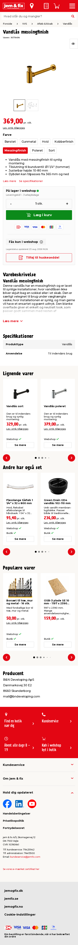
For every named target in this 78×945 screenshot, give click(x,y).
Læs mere (9, 181)
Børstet (10, 141)
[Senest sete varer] (73, 43)
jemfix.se (11, 898)
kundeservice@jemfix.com (25, 856)
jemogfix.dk (13, 890)
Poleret (37, 150)
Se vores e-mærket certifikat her (21, 869)
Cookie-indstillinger (20, 914)
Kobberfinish (63, 141)
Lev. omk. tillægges (14, 128)
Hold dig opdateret (18, 792)
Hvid (45, 141)
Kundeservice (14, 765)
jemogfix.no (13, 906)
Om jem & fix (13, 778)
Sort (52, 150)
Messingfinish (15, 150)
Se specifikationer (31, 181)
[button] (36, 458)
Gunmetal (29, 141)
